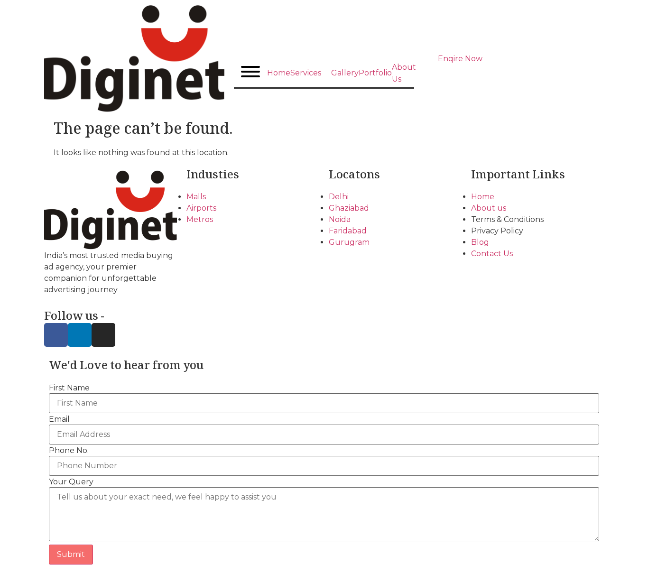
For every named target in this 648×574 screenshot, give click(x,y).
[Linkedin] (80, 335)
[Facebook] (56, 335)
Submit (71, 554)
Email (59, 419)
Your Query (71, 482)
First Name (69, 388)
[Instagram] (103, 335)
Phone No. (69, 450)
